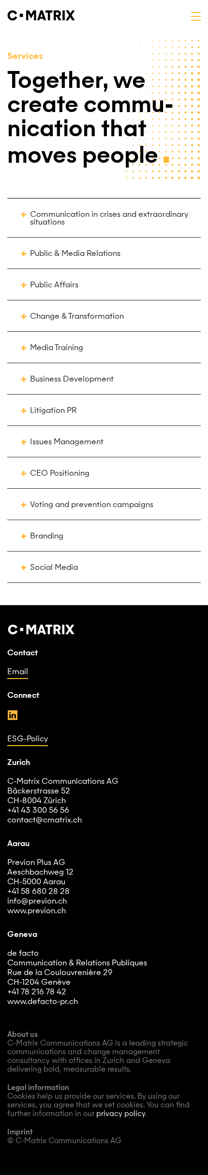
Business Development (72, 379)
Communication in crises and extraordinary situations (109, 219)
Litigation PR (53, 411)
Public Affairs (54, 285)
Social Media (54, 568)
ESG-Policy (27, 739)
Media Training (56, 348)
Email (17, 672)
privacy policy (120, 1114)
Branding (46, 536)
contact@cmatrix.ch (44, 820)
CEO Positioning (59, 474)
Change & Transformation (77, 317)
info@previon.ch (37, 902)
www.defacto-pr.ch (42, 1002)
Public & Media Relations (75, 254)
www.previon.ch (36, 911)
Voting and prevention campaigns (91, 505)
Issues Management (67, 442)
